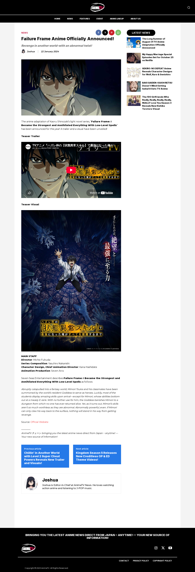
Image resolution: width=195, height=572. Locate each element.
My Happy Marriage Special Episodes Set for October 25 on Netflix (157, 57)
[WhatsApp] (118, 32)
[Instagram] (155, 548)
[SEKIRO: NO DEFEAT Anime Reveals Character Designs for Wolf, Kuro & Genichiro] (134, 72)
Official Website (39, 422)
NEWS (24, 33)
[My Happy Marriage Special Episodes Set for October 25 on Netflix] (134, 58)
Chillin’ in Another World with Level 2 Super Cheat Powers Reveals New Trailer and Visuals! (44, 458)
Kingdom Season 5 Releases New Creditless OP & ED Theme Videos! (96, 456)
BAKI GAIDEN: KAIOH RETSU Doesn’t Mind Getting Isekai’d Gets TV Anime (157, 85)
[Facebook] (98, 32)
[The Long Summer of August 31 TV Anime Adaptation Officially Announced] (134, 42)
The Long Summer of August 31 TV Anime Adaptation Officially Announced (153, 43)
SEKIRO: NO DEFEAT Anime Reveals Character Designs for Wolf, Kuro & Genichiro (157, 71)
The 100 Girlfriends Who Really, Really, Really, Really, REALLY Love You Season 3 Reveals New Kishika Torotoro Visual (157, 102)
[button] (189, 7)
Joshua (31, 51)
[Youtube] (170, 548)
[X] (105, 32)
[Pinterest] (111, 32)
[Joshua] (23, 51)
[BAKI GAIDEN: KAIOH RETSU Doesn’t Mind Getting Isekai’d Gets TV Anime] (134, 86)
